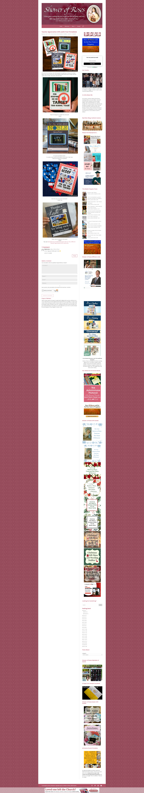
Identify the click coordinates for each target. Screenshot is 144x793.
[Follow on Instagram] (98, 785)
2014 (85, 634)
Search (100, 605)
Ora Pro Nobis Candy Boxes (92, 216)
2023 (85, 618)
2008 (85, 644)
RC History (94, 367)
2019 (85, 625)
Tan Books (85, 366)
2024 (85, 617)
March (85, 611)
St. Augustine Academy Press (96, 365)
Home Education (60, 34)
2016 (85, 630)
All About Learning (98, 361)
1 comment (74, 34)
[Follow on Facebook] (92, 785)
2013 (85, 636)
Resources (67, 26)
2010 (85, 641)
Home (61, 26)
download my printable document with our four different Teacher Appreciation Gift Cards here (61, 242)
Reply (74, 256)
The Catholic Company (93, 362)
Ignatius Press (86, 362)
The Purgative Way (96, 366)
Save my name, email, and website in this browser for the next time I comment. (56, 287)
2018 (85, 627)
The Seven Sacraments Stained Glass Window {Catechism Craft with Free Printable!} (94, 212)
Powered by (89, 67)
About (73, 26)
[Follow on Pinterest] (95, 785)
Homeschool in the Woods (91, 363)
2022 (85, 620)
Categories (84, 653)
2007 (85, 646)
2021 (85, 622)
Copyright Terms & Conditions (92, 775)
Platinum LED (89, 366)
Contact (78, 26)
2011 (85, 639)
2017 (85, 629)
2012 (85, 637)
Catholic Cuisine (96, 118)
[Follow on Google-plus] (101, 785)
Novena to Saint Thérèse (92, 192)
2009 (85, 643)
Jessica (44, 34)
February (86, 613)
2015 (85, 632)
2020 (85, 624)
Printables (65, 34)
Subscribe (92, 63)
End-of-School (53, 34)
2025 (85, 615)
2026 (84, 610)
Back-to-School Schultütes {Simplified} (94, 225)
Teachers (69, 34)
